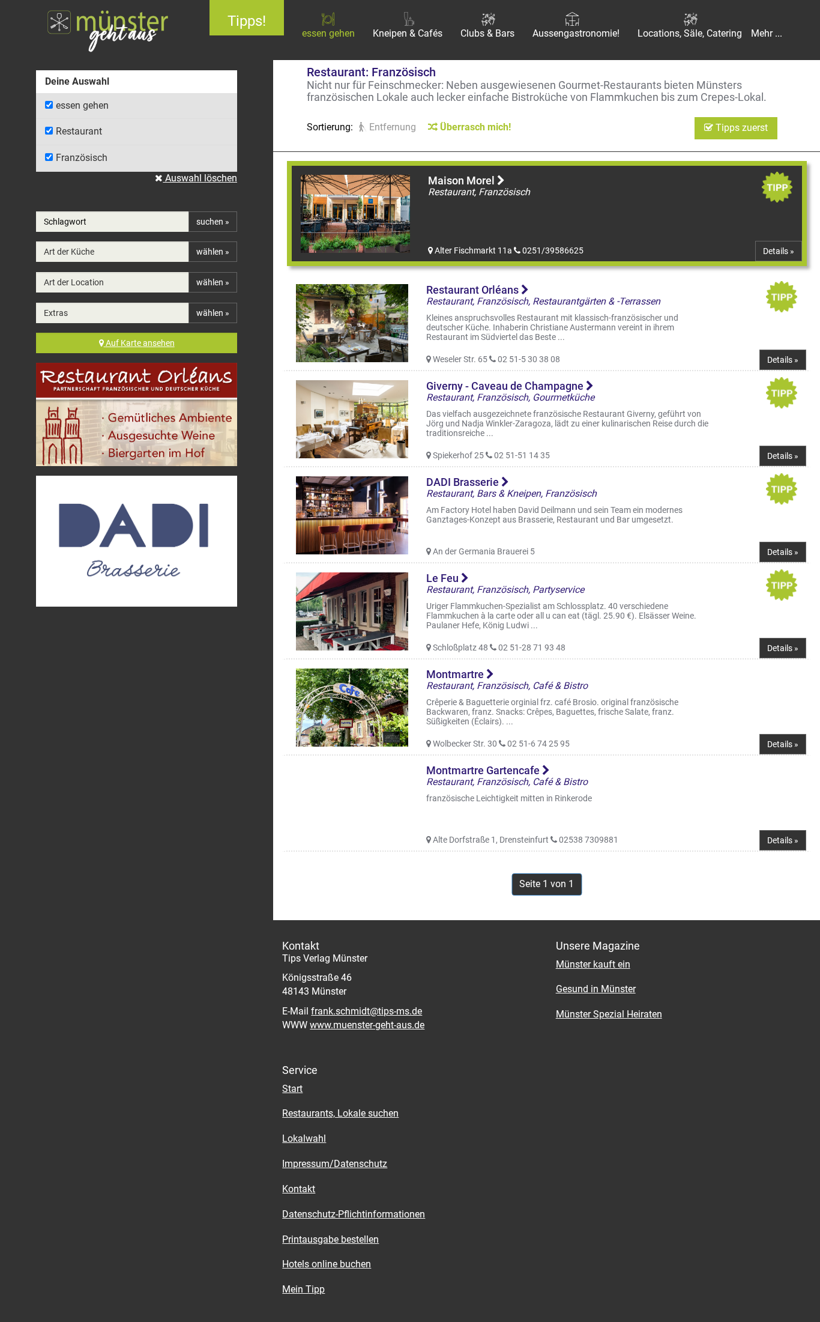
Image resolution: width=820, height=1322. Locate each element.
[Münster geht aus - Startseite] (95, 30)
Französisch (81, 157)
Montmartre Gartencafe (484, 770)
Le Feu (443, 578)
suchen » (212, 221)
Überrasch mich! (474, 127)
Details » (778, 251)
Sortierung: (330, 127)
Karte (140, 343)
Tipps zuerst (740, 127)
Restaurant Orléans (473, 290)
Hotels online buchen (326, 1264)
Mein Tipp (303, 1289)
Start (292, 1088)
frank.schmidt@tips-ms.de (366, 1011)
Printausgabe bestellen (330, 1239)
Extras (56, 313)
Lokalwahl (304, 1138)
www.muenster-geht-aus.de (367, 1025)
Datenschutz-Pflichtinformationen (353, 1214)
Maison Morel (462, 180)
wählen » (212, 251)
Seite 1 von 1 (546, 884)
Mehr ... (766, 33)
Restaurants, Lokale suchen (340, 1113)
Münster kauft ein (593, 964)
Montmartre (456, 674)
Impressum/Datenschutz (334, 1163)
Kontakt (298, 1189)
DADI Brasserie (463, 482)
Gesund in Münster (596, 989)
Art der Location (74, 282)
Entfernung (391, 127)
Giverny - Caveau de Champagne (506, 386)
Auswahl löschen (200, 178)
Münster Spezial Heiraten (609, 1014)
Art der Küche (69, 251)
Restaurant (79, 131)
